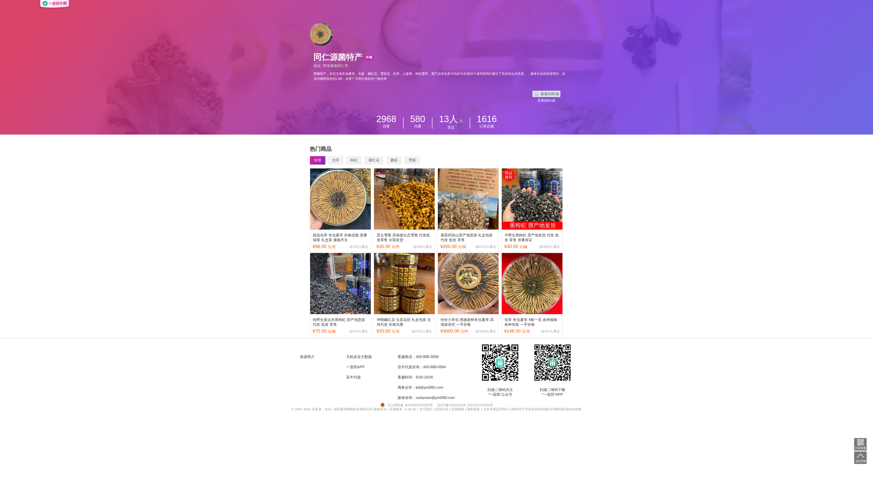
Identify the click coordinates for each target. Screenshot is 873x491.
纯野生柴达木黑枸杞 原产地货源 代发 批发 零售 (339, 322)
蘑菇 (394, 160)
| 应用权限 (457, 409)
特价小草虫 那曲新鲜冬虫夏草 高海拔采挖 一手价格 (467, 322)
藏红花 (374, 160)
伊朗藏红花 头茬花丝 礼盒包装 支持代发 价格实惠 (404, 322)
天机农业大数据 (359, 357)
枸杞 (354, 160)
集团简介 (307, 357)
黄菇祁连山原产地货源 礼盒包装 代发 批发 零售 (467, 237)
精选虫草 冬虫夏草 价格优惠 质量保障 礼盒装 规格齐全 (340, 237)
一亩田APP (355, 367)
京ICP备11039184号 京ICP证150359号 (465, 405)
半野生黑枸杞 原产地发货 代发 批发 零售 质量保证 (531, 237)
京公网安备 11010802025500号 (410, 405)
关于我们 (426, 409)
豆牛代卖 (353, 377)
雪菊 (412, 160)
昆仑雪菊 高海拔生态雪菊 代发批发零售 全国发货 (403, 237)
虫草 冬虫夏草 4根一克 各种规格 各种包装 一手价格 (530, 322)
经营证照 (442, 409)
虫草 (335, 160)
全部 (317, 160)
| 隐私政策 (473, 409)
